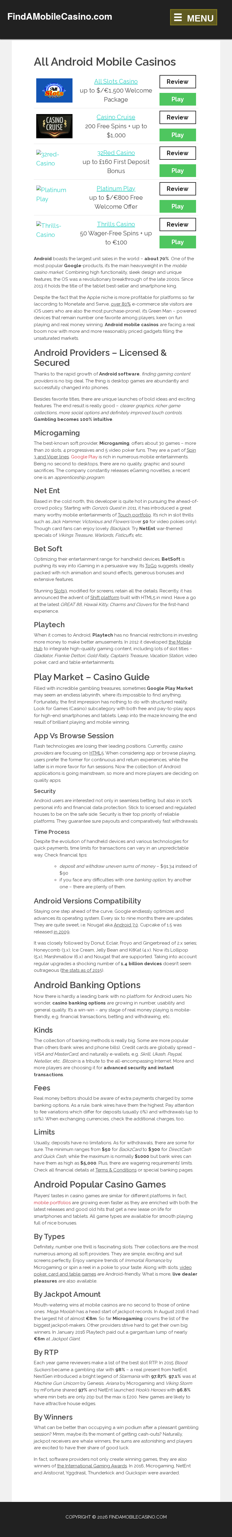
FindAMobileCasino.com (59, 15)
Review (177, 81)
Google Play (84, 457)
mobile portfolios (52, 1202)
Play (178, 99)
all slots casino (116, 81)
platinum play (116, 188)
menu (200, 18)
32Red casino (116, 152)
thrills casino (116, 224)
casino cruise (116, 117)
